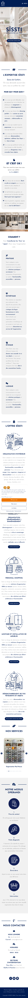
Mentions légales (18, 511)
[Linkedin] (17, 978)
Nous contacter (21, 992)
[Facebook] (14, 978)
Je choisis (14, 508)
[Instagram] (10, 978)
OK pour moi (14, 499)
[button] (24, 3)
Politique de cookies (10, 511)
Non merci (14, 504)
